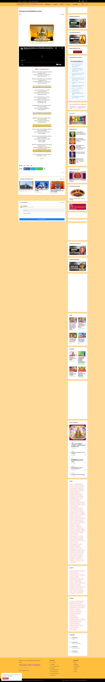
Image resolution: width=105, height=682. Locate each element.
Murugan (71, 528)
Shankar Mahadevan (74, 625)
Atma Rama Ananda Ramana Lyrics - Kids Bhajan (82, 325)
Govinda (71, 506)
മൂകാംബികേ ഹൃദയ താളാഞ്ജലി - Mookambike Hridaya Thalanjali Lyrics (81, 147)
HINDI (75, 662)
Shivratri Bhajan (73, 550)
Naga (79, 528)
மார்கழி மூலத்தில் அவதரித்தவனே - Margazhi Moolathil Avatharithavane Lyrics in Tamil (82, 360)
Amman (71, 486)
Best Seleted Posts (54, 669)
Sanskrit (71, 546)
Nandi (82, 528)
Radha (79, 540)
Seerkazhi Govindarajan (74, 623)
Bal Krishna (77, 492)
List (76, 586)
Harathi (80, 582)
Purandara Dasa (73, 540)
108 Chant (72, 570)
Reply (25, 213)
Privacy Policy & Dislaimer (33, 1)
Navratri (77, 532)
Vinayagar (72, 560)
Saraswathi (72, 548)
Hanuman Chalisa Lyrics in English (73, 358)
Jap (84, 582)
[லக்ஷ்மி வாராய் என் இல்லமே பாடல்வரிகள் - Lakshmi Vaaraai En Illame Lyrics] (77, 432)
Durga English (76, 500)
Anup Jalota (72, 601)
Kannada (72, 514)
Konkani (71, 518)
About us (67, 680)
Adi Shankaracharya (78, 484)
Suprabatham (81, 590)
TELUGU (75, 671)
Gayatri (83, 504)
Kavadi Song (72, 584)
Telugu (75, 554)
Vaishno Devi (79, 556)
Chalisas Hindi (80, 578)
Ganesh (82, 502)
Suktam (75, 590)
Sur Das (78, 552)
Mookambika (78, 526)
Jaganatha (76, 510)
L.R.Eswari (72, 613)
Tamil (71, 554)
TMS (71, 627)
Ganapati (77, 502)
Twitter (34, 168)
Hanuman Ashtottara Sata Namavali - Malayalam (82, 374)
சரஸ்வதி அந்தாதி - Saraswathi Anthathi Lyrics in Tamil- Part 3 (81, 133)
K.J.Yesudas (72, 611)
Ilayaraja (71, 609)
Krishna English (82, 518)
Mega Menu (47, 4)
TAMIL (75, 669)
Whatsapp (40, 168)
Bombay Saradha (73, 607)
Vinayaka (77, 560)
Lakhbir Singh (77, 613)
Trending (52, 668)
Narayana (78, 530)
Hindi (71, 510)
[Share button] (44, 168)
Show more (62, 179)
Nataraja (83, 530)
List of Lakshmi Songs (73, 107)
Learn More (10, 675)
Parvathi (71, 538)
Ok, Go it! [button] (5, 678)
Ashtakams (75, 572)
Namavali (72, 588)
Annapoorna (80, 488)
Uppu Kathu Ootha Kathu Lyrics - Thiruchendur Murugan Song (77, 65)
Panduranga (80, 536)
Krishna (76, 518)
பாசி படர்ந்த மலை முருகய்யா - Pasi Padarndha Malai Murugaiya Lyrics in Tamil (78, 79)
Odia (71, 534)
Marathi (77, 524)
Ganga (79, 504)
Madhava (76, 522)
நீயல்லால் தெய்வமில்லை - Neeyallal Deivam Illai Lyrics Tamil (77, 93)
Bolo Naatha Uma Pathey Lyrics (26, 189)
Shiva (28, 165)
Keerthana (72, 516)
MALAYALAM (76, 666)
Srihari (81, 625)
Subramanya (72, 552)
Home (41, 4)
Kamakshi (82, 512)
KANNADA (76, 664)
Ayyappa (71, 492)
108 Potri (76, 570)
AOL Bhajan (82, 570)
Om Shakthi (76, 534)
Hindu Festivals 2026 (55, 666)
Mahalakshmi (81, 522)
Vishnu (82, 560)
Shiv (24, 165)
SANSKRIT (76, 668)
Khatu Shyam (78, 516)
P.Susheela (82, 619)
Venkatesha (79, 558)
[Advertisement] (33, 19)
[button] (87, 4)
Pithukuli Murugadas (74, 621)
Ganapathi (72, 502)
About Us (19, 1)
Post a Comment (42, 219)
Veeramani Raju (73, 629)
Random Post (77, 51)
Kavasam (78, 584)
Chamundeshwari (79, 496)
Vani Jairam (75, 627)
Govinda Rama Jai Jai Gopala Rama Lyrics (72, 340)
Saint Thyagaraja (73, 544)
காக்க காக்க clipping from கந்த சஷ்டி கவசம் (80, 152)
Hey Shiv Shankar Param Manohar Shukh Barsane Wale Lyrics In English (57, 190)
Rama (71, 542)
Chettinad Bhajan (77, 580)
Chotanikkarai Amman (74, 498)
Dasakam (72, 582)
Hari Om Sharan (81, 607)
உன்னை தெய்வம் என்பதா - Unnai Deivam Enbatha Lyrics (77, 468)
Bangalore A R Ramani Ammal (76, 603)
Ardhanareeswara (73, 490)
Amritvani (76, 486)
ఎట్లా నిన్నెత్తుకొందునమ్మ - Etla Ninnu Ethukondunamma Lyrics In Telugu (77, 460)
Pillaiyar (80, 538)
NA (75, 528)
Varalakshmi (72, 558)
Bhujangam (72, 496)
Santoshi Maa (77, 546)
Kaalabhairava (73, 512)
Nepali (82, 532)
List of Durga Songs (82, 104)
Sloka (83, 550)
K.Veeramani (78, 611)
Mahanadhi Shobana (74, 617)
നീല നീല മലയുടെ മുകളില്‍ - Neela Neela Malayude (81, 140)
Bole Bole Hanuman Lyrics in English (72, 374)
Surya (82, 552)
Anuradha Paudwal (80, 601)
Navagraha (72, 532)
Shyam (79, 550)
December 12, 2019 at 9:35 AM (28, 207)
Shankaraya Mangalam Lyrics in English (41, 190)
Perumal (76, 538)
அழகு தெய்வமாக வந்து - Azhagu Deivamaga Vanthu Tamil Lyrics (78, 74)
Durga (71, 500)
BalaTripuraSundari (73, 494)
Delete (28, 213)
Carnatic (71, 576)
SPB (23, 8)
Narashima (72, 530)
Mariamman (72, 526)
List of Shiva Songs (73, 104)
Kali (78, 512)
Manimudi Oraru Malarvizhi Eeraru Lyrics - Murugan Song (80, 160)
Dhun (76, 582)
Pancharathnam (73, 536)
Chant (71, 580)
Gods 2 (68, 4)
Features (55, 4)
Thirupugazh (72, 592)
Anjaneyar (82, 486)
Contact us (25, 1)
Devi (81, 498)
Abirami (71, 484)
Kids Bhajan (72, 586)
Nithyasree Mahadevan (74, 619)
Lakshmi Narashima (78, 520)
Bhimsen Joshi (73, 605)
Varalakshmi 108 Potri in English (78, 474)
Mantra (80, 586)
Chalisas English (73, 578)
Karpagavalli (82, 514)
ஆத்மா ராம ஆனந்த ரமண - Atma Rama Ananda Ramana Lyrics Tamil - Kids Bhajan (72, 326)
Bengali (80, 494)
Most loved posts (54, 671)
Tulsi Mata (80, 554)
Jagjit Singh (77, 609)
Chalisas (76, 576)
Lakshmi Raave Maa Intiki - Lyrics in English (78, 453)
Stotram (80, 588)
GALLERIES (53, 664)
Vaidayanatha (73, 556)
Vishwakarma (72, 562)
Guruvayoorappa (73, 508)
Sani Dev (80, 544)
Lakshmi (71, 520)
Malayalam (72, 524)
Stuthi (71, 590)
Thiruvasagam (79, 592)
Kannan (76, 514)
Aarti (71, 572)
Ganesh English (73, 504)
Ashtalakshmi (81, 490)
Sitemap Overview (54, 673)
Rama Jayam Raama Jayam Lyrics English (81, 340)
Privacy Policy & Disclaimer (80, 680)
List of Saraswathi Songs (81, 107)
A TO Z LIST (53, 662)
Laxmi (71, 522)
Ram (83, 540)
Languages (75, 4)
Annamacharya (73, 488)
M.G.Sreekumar (73, 615)
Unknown (25, 206)
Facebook (28, 168)
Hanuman (80, 508)
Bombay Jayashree (81, 605)
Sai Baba (76, 542)
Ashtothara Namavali (74, 574)
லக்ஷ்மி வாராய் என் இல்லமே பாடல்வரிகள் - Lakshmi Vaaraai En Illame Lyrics (78, 445)
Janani (81, 510)
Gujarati (76, 506)
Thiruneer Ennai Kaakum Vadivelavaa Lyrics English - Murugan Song (77, 70)
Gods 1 (61, 4)
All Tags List (53, 675)
